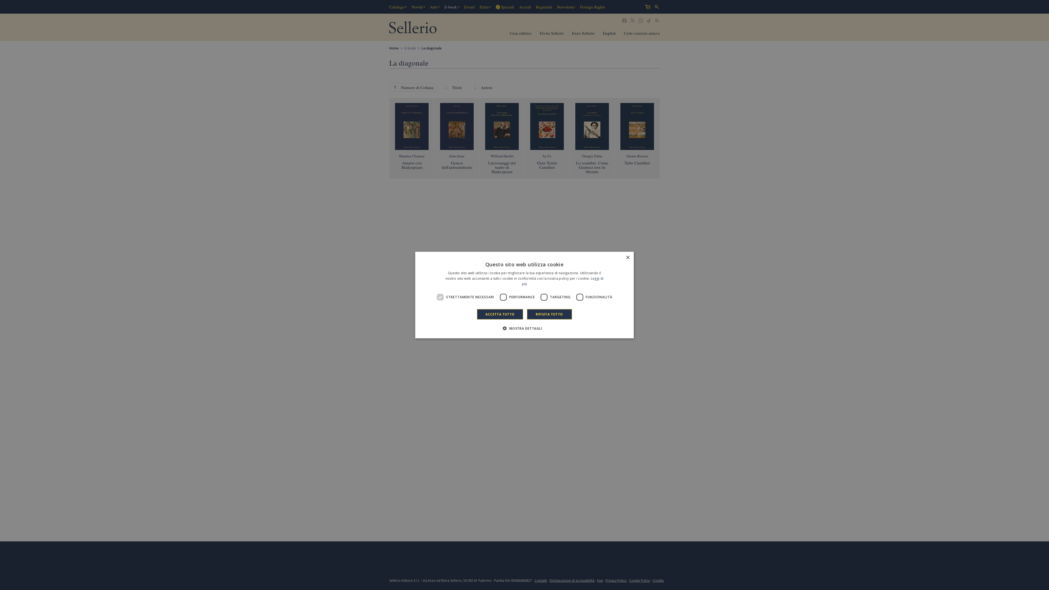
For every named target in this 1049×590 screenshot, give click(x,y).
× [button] (628, 258)
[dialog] (524, 295)
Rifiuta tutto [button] (549, 314)
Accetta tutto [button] (499, 314)
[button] (524, 328)
